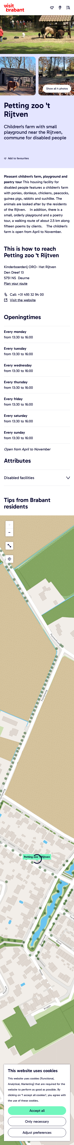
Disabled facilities (19, 477)
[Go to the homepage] (16, 8)
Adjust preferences (37, 1132)
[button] (9, 525)
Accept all (37, 1110)
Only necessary (37, 1121)
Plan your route (15, 283)
